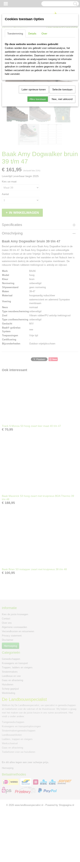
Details (32, 33)
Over (44, 33)
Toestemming (15, 33)
